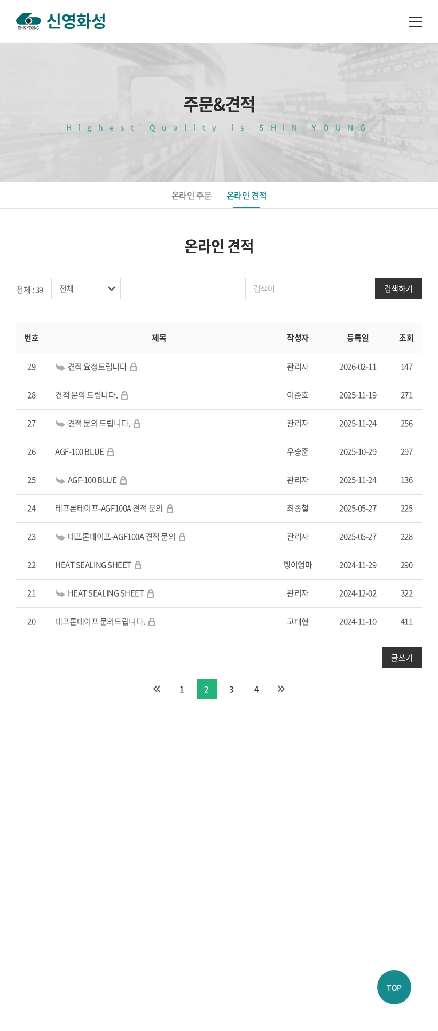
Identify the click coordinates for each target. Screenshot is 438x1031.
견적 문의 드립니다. (87, 395)
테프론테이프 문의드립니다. (100, 621)
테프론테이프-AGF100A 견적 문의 (109, 508)
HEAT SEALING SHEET (93, 565)
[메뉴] (415, 21)
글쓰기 (402, 657)
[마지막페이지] (281, 689)
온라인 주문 (191, 195)
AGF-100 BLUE (79, 451)
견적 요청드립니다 (97, 366)
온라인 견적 (246, 195)
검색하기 (398, 288)
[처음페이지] (157, 689)
